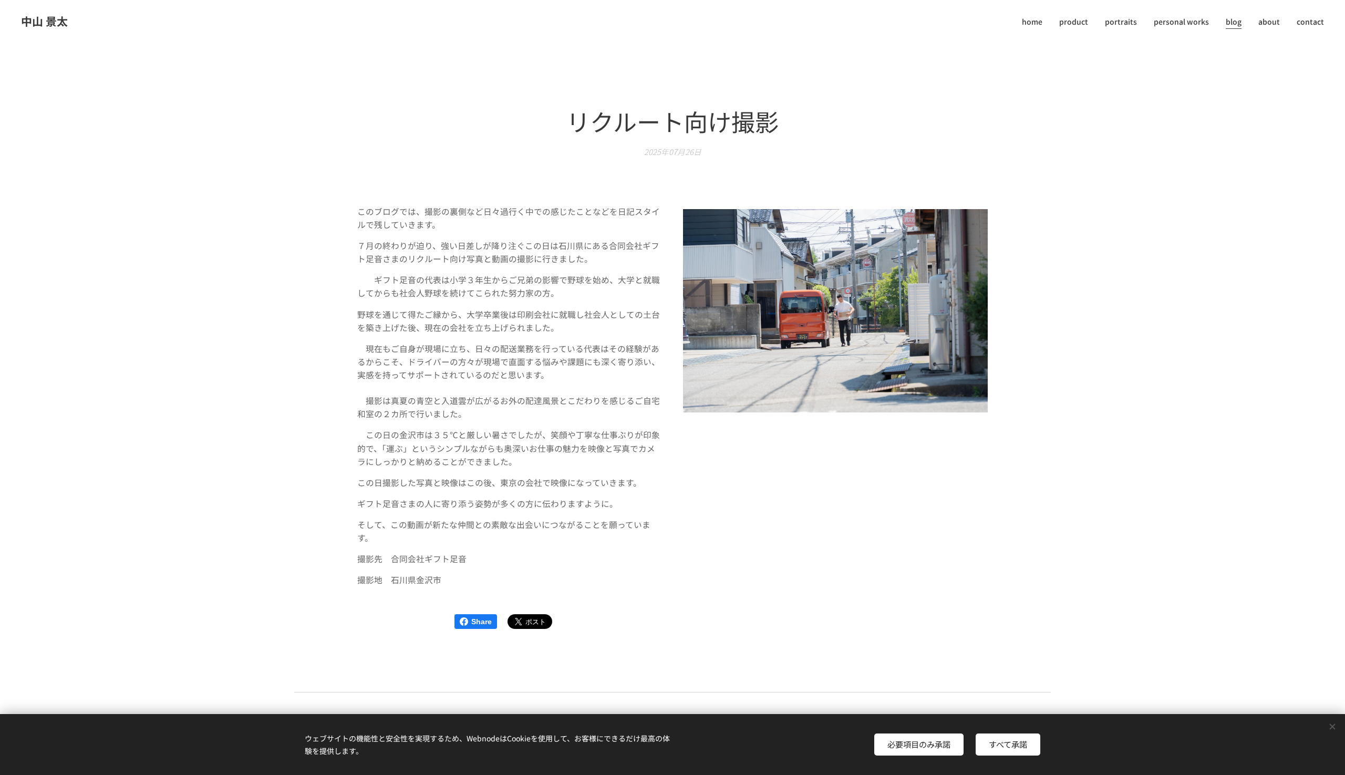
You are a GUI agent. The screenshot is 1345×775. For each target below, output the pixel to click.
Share (481, 621)
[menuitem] (1035, 21)
